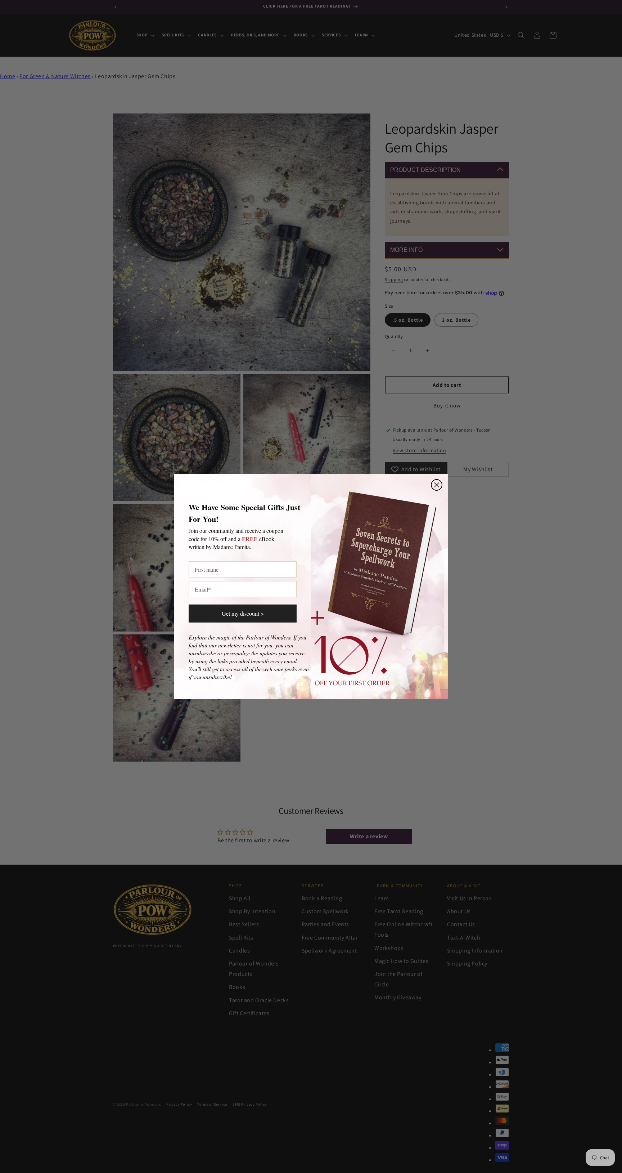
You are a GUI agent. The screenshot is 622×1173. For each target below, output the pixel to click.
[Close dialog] (436, 485)
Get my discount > (243, 613)
